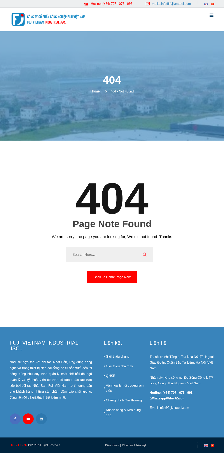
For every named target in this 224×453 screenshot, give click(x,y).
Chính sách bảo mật (134, 445)
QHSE (110, 376)
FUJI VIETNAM (18, 445)
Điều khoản (112, 445)
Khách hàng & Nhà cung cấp (123, 412)
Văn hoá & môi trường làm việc (125, 387)
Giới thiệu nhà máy (119, 366)
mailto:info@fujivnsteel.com (171, 3)
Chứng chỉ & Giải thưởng (124, 400)
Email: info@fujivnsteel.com (169, 407)
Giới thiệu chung (117, 356)
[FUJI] (49, 19)
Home (96, 91)
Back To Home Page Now (112, 277)
